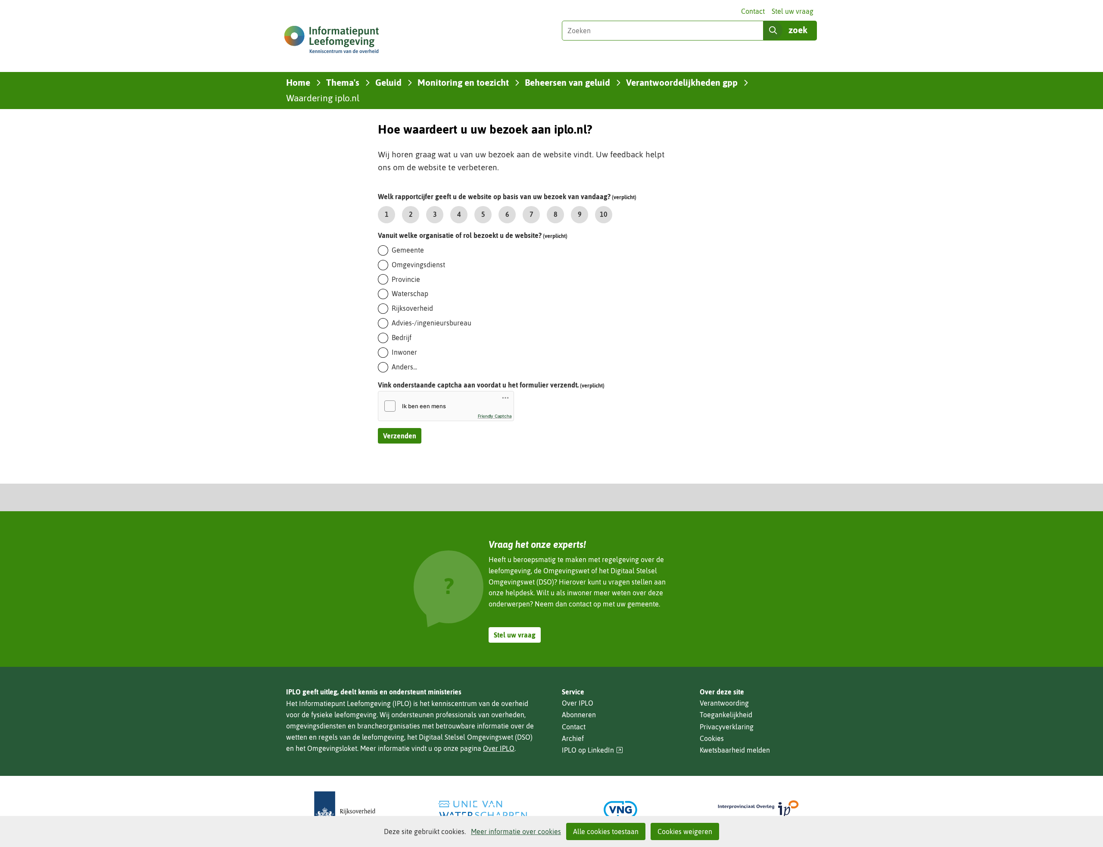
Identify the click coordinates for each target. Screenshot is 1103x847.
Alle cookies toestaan (606, 831)
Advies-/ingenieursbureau (431, 323)
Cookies (712, 738)
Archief (573, 738)
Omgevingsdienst (418, 265)
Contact (753, 11)
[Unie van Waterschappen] (482, 810)
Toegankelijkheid (726, 715)
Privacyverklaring (727, 727)
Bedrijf (401, 337)
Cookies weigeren (684, 831)
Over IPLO (498, 748)
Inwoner (404, 352)
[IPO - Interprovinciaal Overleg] (758, 810)
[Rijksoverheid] (344, 810)
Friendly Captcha (495, 416)
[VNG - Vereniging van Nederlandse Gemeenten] (620, 810)
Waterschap (410, 293)
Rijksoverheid (412, 308)
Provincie (406, 279)
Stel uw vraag (792, 11)
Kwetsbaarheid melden (735, 750)
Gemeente (408, 250)
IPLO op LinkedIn (592, 750)
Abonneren (579, 715)
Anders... (404, 367)
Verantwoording (724, 703)
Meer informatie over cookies (516, 831)
